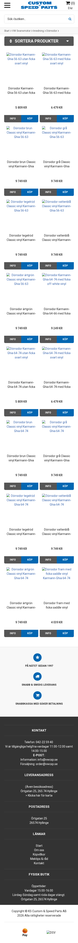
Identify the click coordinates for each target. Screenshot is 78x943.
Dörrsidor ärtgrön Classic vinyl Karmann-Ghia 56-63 (21, 311)
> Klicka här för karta (39, 795)
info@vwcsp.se (48, 759)
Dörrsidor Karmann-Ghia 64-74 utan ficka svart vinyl (21, 385)
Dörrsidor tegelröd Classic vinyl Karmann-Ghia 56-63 (21, 238)
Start (7, 30)
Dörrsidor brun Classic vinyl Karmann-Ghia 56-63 (21, 164)
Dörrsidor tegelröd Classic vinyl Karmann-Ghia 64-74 (21, 532)
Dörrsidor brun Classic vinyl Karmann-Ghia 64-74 (21, 458)
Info (13, 118)
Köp (29, 118)
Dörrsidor (51, 30)
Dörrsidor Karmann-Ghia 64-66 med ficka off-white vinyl (57, 311)
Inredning (38, 30)
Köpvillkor (39, 854)
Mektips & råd (39, 858)
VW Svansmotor (21, 30)
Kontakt (39, 863)
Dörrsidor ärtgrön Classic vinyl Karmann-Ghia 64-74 (21, 605)
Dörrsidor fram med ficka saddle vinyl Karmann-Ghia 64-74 (56, 605)
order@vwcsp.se (47, 764)
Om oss (39, 850)
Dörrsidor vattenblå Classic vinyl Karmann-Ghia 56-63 (56, 238)
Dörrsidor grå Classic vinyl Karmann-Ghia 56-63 (56, 164)
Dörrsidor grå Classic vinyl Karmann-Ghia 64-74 (56, 458)
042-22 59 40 (44, 742)
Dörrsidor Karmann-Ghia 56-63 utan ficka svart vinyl (21, 91)
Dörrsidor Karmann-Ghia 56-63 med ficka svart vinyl (57, 91)
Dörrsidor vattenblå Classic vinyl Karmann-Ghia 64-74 (56, 532)
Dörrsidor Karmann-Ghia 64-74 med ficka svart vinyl (57, 385)
